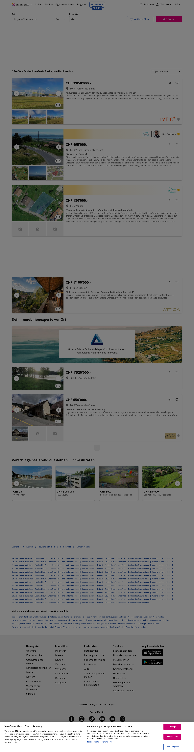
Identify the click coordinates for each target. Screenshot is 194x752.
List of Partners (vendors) (99, 741)
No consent (172, 736)
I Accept (172, 726)
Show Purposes (172, 746)
